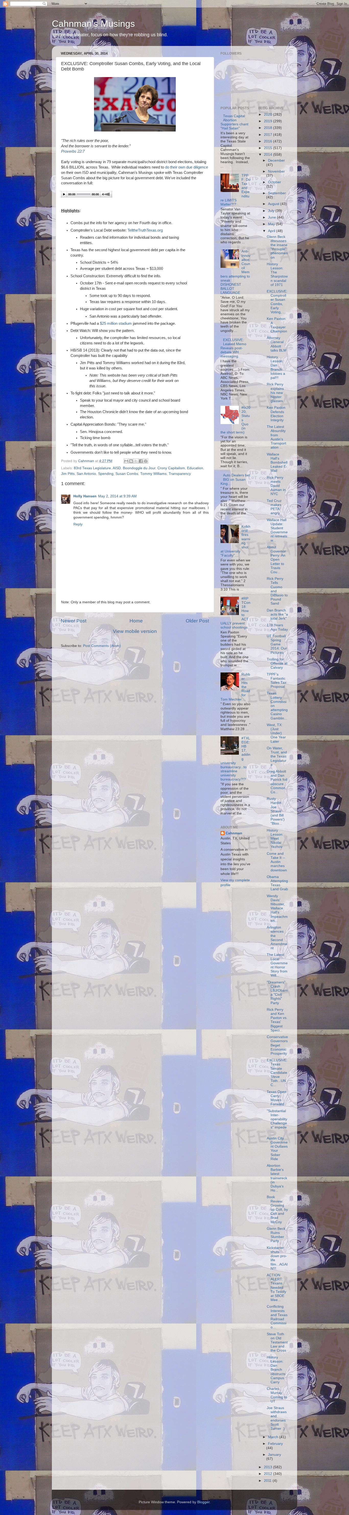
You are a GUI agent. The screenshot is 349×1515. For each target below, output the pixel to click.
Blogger (203, 1502)
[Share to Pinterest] (145, 461)
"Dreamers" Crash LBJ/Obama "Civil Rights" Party (277, 992)
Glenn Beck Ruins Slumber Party (276, 1235)
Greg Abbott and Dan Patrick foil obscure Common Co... (277, 781)
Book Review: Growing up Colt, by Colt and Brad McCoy (277, 1209)
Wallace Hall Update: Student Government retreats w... (277, 530)
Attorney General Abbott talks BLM (276, 344)
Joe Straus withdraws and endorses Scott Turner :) (277, 1418)
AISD (117, 468)
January (274, 1455)
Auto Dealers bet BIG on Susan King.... (235, 479)
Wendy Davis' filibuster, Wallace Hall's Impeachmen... (277, 908)
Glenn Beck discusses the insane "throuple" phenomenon (277, 247)
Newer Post (73, 620)
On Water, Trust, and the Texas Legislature (277, 756)
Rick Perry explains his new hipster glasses (275, 392)
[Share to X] (135, 461)
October (274, 182)
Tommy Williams (153, 474)
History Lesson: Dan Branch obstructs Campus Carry (276, 1369)
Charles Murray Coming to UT (277, 1395)
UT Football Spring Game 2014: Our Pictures (277, 644)
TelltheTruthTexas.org (145, 230)
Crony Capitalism (171, 468)
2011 (268, 1481)
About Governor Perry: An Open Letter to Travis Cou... (276, 559)
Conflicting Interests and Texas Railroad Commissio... (277, 1317)
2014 (268, 155)
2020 (268, 114)
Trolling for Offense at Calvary (277, 663)
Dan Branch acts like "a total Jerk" (277, 614)
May (272, 224)
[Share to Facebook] (140, 461)
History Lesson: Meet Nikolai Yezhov (275, 838)
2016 (268, 141)
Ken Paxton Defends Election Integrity (276, 414)
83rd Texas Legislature (92, 468)
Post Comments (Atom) (102, 646)
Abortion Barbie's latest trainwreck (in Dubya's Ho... (277, 1178)
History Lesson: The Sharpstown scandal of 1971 (277, 274)
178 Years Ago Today (277, 627)
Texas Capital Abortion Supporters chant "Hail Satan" (234, 122)
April (272, 231)
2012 (268, 1474)
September (277, 193)
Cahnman (234, 833)
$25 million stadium (116, 323)
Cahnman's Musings (93, 23)
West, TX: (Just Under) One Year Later (276, 733)
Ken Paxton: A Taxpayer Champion (277, 325)
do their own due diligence (186, 167)
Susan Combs (126, 474)
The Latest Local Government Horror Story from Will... (277, 965)
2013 (268, 1467)
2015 (268, 148)
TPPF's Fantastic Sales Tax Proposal (276, 680)
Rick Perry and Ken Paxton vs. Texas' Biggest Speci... (277, 1020)
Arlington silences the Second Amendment (277, 937)
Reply (78, 524)
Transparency (180, 474)
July (271, 211)
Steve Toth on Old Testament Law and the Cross (277, 1342)
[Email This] (126, 461)
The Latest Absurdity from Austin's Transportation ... (276, 437)
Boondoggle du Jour (139, 468)
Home (136, 620)
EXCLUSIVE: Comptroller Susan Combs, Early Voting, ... (277, 302)
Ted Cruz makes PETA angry (274, 507)
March (273, 1437)
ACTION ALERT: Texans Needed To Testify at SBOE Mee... (276, 1287)
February (275, 1444)
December (276, 160)
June (272, 217)
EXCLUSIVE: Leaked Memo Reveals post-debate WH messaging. (233, 348)
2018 (268, 128)
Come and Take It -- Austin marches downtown (277, 862)
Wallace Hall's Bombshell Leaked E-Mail (277, 462)
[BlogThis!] (131, 461)
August (274, 204)
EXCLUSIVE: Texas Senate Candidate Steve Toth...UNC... (277, 1072)
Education (195, 468)
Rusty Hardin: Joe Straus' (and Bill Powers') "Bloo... (276, 811)
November (276, 171)
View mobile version (135, 631)
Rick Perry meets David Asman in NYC (276, 486)
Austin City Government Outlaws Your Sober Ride (277, 1148)
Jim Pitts (68, 474)
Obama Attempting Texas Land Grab (277, 883)
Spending (105, 474)
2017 (268, 135)
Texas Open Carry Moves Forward (276, 1098)
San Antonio (86, 474)
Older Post (197, 620)
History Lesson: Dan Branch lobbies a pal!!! (276, 367)
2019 (268, 121)
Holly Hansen (85, 496)
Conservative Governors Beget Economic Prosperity (277, 1045)
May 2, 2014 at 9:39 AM (117, 496)
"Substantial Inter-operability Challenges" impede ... (277, 1121)
